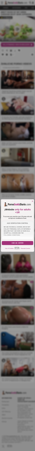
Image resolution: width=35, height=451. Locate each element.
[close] (32, 201)
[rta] (17, 249)
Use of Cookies (9, 248)
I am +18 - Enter (17, 243)
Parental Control (25, 248)
